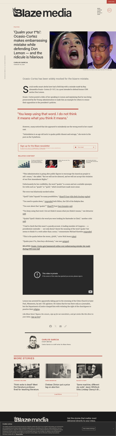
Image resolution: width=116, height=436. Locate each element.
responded (49, 201)
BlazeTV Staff (82, 380)
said (70, 206)
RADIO (99, 11)
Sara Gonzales (63, 206)
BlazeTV (50, 206)
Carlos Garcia (21, 62)
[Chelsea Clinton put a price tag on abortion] (58, 371)
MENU (109, 10)
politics (16, 27)
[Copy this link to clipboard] (65, 326)
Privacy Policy (35, 148)
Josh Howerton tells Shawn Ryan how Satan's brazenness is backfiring (92, 161)
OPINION (99, 10)
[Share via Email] (60, 326)
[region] (58, 429)
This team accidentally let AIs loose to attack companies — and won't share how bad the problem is (37, 161)
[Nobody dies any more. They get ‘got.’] (51, 163)
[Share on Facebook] (50, 326)
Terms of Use (42, 148)
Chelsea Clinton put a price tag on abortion (57, 386)
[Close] (113, 428)
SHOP (98, 14)
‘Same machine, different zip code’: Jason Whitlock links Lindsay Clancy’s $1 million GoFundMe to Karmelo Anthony (88, 387)
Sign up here (35, 317)
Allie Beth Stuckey (77, 197)
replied (87, 197)
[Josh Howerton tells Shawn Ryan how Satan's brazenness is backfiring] (79, 163)
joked (74, 236)
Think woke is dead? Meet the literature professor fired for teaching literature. (26, 387)
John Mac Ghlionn (20, 380)
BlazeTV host (64, 197)
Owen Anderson (50, 380)
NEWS (98, 8)
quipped (65, 241)
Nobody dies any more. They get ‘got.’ (64, 161)
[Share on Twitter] (55, 326)
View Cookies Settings (89, 428)
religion (36, 309)
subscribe (111, 1)
